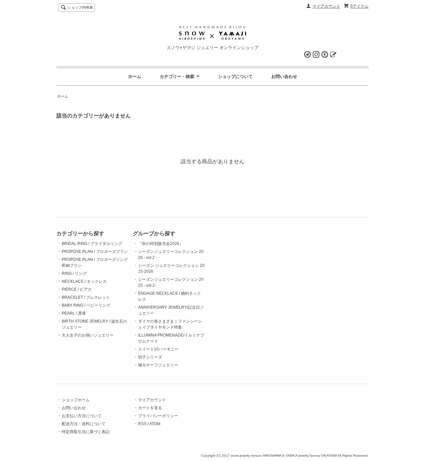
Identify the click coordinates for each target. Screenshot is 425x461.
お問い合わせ (284, 76)
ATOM (154, 424)
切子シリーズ (150, 357)
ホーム (134, 76)
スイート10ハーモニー (158, 349)
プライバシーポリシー (158, 416)
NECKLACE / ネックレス (84, 281)
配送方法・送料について (84, 424)
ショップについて (235, 76)
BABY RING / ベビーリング (86, 305)
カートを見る (150, 408)
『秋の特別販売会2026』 (160, 243)
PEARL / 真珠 (74, 313)
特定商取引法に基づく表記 (86, 431)
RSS (142, 424)
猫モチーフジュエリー (158, 365)
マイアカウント (326, 6)
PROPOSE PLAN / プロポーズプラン (95, 251)
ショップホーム (76, 400)
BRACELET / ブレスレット (86, 297)
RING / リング (74, 273)
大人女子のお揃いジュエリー (88, 335)
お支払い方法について (82, 416)
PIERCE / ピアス (77, 289)
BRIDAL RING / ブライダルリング (92, 243)
